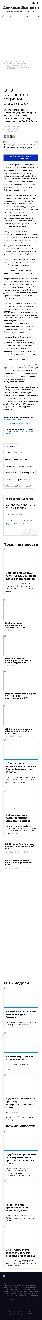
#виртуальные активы (16, 459)
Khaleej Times (23, 423)
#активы (9, 466)
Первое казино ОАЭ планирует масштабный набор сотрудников (18, 660)
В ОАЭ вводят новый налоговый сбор (19, 1058)
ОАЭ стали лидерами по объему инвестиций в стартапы (18, 731)
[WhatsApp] (13, 136)
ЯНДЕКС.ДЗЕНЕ (20, 524)
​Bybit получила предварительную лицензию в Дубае (15, 625)
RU (33, 2)
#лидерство (28, 472)
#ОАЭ (28, 486)
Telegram (28, 520)
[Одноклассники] (8, 136)
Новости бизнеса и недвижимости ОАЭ (16, 64)
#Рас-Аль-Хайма (13, 486)
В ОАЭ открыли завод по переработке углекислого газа (19, 862)
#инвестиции (25, 466)
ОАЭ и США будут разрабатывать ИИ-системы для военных (20, 1252)
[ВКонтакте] (5, 136)
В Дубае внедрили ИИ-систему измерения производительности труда (20, 1159)
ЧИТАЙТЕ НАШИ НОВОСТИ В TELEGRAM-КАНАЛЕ (21, 157)
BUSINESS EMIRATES (13, 419)
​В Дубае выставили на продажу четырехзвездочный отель (20, 1103)
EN (38, 2)
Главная (8, 62)
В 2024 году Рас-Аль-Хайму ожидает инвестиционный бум (20, 846)
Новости (20, 62)
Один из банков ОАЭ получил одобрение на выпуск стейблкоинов (20, 576)
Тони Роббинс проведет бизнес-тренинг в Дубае (17, 1207)
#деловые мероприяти (16, 479)
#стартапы (10, 446)
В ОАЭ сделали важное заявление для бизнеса (20, 1014)
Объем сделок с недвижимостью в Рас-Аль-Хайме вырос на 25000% (20, 768)
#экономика (11, 472)
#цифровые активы (14, 452)
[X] (10, 136)
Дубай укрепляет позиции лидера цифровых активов (18, 818)
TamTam (8, 524)
